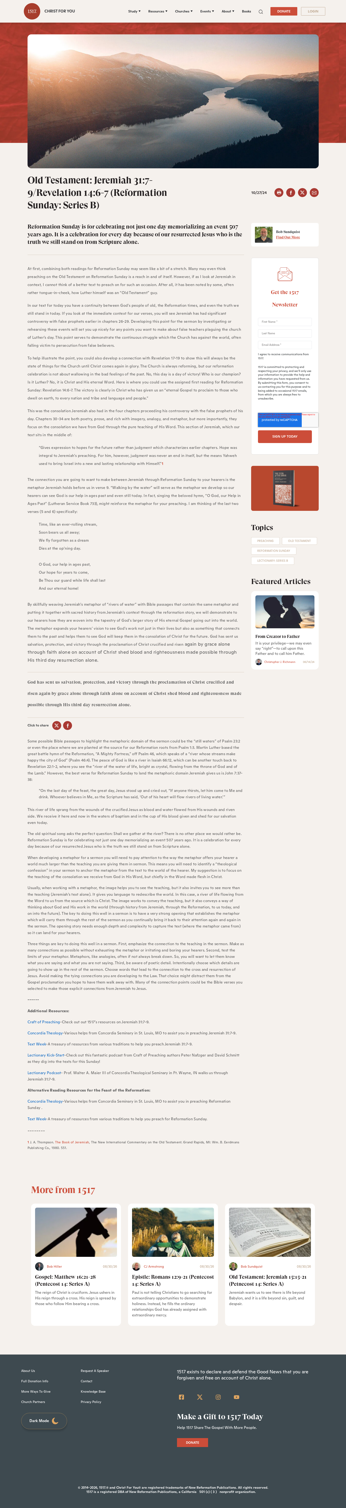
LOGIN (313, 11)
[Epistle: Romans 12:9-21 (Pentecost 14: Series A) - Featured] (173, 1232)
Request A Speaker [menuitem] (95, 1371)
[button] (261, 11)
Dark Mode (39, 1420)
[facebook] (290, 192)
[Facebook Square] (181, 1397)
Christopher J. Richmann (279, 662)
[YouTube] (236, 1397)
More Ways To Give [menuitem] (36, 1391)
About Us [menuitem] (28, 1371)
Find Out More (288, 237)
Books (246, 11)
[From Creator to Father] (284, 611)
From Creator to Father (277, 636)
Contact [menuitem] (86, 1381)
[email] (314, 192)
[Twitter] (199, 1397)
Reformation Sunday (273, 551)
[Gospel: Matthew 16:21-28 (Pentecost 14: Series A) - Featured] (76, 1232)
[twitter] (302, 192)
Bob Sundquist (251, 1266)
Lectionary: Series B (272, 561)
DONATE (283, 11)
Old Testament (299, 541)
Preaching (265, 541)
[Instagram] (218, 1397)
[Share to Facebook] (67, 725)
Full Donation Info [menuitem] (34, 1381)
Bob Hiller (54, 1266)
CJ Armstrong (154, 1266)
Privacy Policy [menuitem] (91, 1402)
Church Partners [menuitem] (33, 1402)
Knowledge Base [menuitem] (93, 1391)
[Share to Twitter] (56, 725)
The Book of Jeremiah (72, 1142)
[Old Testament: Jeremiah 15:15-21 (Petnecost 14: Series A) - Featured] (270, 1232)
